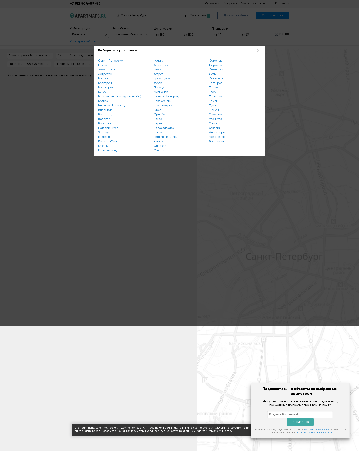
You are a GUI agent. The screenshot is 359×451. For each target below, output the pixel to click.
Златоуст (105, 132)
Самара (159, 150)
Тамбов (214, 87)
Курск (158, 83)
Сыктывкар (217, 78)
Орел (158, 110)
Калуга (158, 60)
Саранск (215, 60)
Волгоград (105, 114)
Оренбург (161, 114)
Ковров (158, 74)
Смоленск (216, 69)
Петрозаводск (164, 128)
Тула (212, 105)
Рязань (158, 141)
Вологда (104, 119)
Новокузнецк (162, 101)
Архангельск (107, 69)
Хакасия (214, 128)
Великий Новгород (111, 105)
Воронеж (104, 123)
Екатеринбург (108, 128)
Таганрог (215, 83)
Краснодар (162, 78)
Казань (103, 146)
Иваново (104, 137)
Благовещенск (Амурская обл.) (119, 96)
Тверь (213, 92)
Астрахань (105, 74)
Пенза (158, 119)
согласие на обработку (316, 430)
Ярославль (216, 141)
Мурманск (161, 92)
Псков (158, 132)
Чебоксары (217, 132)
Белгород (105, 83)
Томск (213, 101)
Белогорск (105, 87)
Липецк (159, 87)
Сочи (213, 74)
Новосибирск (163, 105)
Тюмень (214, 110)
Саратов (215, 65)
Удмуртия (216, 114)
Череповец (217, 137)
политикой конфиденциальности (314, 433)
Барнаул (104, 78)
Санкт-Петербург (111, 60)
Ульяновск (216, 123)
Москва (103, 65)
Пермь (158, 123)
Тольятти (215, 96)
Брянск (103, 101)
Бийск (102, 92)
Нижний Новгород (166, 96)
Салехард (161, 146)
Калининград (107, 150)
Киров (158, 69)
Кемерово (161, 65)
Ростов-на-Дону (165, 137)
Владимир (105, 110)
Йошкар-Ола (107, 141)
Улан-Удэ (215, 119)
